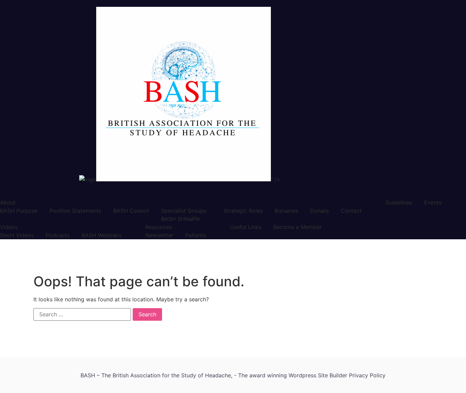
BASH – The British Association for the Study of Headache (156, 375)
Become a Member (297, 227)
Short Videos (17, 235)
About (8, 202)
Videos (9, 227)
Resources (158, 227)
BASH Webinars (101, 235)
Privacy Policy (367, 375)
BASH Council (131, 210)
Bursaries (286, 210)
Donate (319, 210)
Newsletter (159, 235)
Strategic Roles (243, 210)
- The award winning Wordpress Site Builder (291, 375)
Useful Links (245, 227)
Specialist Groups (183, 210)
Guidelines (398, 202)
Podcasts (58, 235)
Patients (195, 235)
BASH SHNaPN (180, 218)
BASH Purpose (19, 210)
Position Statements (75, 210)
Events (432, 202)
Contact (351, 210)
